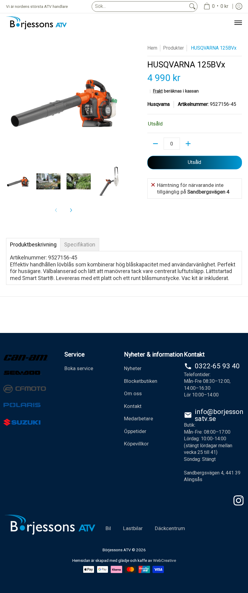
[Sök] (192, 6)
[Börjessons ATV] (36, 22)
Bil (108, 528)
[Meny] (238, 22)
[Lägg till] (188, 143)
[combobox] (140, 6)
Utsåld (194, 162)
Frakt (158, 91)
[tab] (33, 244)
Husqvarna (158, 104)
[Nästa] (70, 210)
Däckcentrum (170, 528)
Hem (152, 48)
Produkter (173, 48)
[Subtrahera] (155, 143)
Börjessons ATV (117, 549)
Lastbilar (133, 528)
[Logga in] (239, 6)
